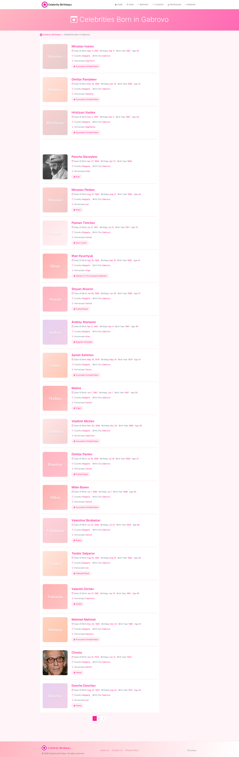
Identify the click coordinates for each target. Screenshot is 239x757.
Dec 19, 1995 (93, 84)
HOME (120, 4)
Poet (77, 177)
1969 (130, 293)
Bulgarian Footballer (83, 342)
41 (139, 260)
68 (138, 525)
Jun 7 (110, 392)
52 (140, 690)
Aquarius (89, 94)
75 (137, 227)
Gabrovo (106, 56)
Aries (87, 171)
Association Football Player (86, 66)
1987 (127, 326)
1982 (130, 194)
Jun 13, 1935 (93, 657)
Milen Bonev (80, 487)
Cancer (88, 237)
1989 (128, 458)
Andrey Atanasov (84, 322)
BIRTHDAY (144, 4)
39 (137, 326)
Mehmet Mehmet (84, 619)
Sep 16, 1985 (93, 260)
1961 (129, 593)
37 (137, 458)
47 (139, 359)
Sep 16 (112, 260)
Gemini (88, 667)
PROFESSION (175, 4)
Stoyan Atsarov (82, 289)
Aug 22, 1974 (93, 690)
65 (138, 593)
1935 (129, 657)
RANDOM (191, 4)
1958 (128, 525)
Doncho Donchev (84, 685)
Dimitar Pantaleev (84, 79)
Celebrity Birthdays (60, 4)
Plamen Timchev (83, 223)
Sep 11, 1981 (92, 51)
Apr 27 (112, 161)
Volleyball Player (82, 573)
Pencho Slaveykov (84, 157)
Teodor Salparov (83, 553)
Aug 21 (113, 194)
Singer (78, 408)
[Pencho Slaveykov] (55, 166)
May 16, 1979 (93, 359)
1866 (129, 161)
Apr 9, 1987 (92, 326)
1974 (130, 690)
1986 (131, 425)
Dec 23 (113, 624)
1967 (127, 392)
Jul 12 (111, 227)
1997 (128, 117)
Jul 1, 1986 (92, 491)
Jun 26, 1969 (93, 293)
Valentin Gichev (83, 589)
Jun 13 (112, 657)
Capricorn (90, 60)
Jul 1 (109, 491)
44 (139, 194)
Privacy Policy (132, 750)
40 (140, 425)
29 (137, 117)
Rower (78, 540)
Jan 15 (112, 593)
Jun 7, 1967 (92, 392)
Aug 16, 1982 (93, 558)
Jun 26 (113, 293)
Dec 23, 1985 (93, 624)
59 (136, 392)
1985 (129, 260)
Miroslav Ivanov (83, 46)
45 (137, 51)
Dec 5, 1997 (92, 117)
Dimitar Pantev (82, 454)
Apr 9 (111, 326)
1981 (128, 51)
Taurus (88, 369)
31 (139, 84)
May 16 (113, 359)
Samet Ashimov (83, 355)
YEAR (131, 4)
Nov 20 (113, 425)
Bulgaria (86, 56)
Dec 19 (113, 84)
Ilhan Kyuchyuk (82, 256)
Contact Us (117, 750)
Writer (78, 210)
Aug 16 (113, 558)
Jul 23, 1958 (93, 525)
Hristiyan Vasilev (83, 112)
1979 (130, 359)
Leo (87, 204)
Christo (77, 652)
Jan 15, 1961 (93, 593)
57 (139, 293)
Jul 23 (112, 525)
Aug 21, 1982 (93, 194)
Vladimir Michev (83, 421)
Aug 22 (113, 690)
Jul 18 (111, 458)
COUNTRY (159, 4)
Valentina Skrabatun (86, 520)
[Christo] (55, 662)
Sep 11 (112, 51)
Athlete (78, 604)
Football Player (81, 309)
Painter (78, 672)
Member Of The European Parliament (91, 276)
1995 (130, 84)
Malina (76, 388)
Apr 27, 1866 (93, 161)
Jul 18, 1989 (92, 458)
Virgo (87, 270)
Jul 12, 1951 (92, 227)
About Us (104, 750)
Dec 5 (111, 117)
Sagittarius (90, 127)
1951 (127, 227)
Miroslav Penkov (83, 190)
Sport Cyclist (81, 243)
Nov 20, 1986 (93, 425)
